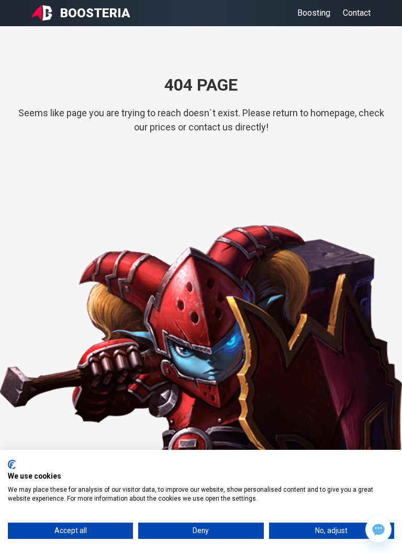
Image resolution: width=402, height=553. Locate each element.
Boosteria (95, 13)
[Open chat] (378, 529)
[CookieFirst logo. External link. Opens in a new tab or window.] (12, 464)
